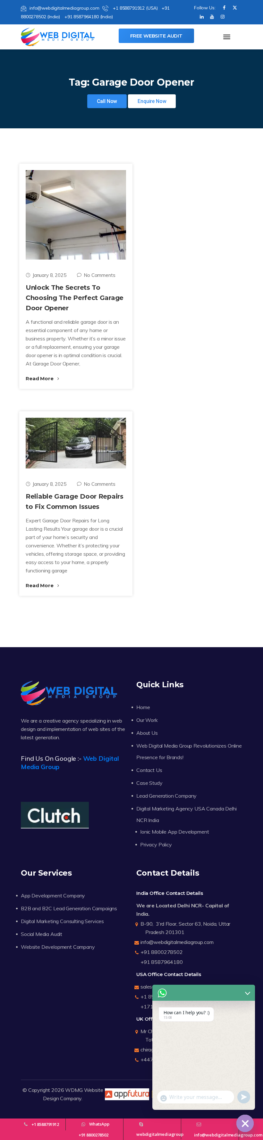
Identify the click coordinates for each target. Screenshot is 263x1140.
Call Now (107, 101)
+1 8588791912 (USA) (135, 8)
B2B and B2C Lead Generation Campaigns (69, 908)
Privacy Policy (156, 844)
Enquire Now (152, 101)
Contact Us (149, 770)
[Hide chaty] (245, 1123)
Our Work (147, 720)
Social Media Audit (41, 934)
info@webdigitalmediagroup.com (64, 8)
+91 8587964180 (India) (88, 17)
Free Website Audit (156, 36)
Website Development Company (58, 947)
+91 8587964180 (161, 962)
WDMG (73, 1090)
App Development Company (53, 895)
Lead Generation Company (166, 796)
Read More (40, 378)
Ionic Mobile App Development (174, 831)
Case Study (149, 783)
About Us (147, 733)
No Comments (99, 275)
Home (143, 707)
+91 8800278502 (161, 952)
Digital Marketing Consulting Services (62, 921)
